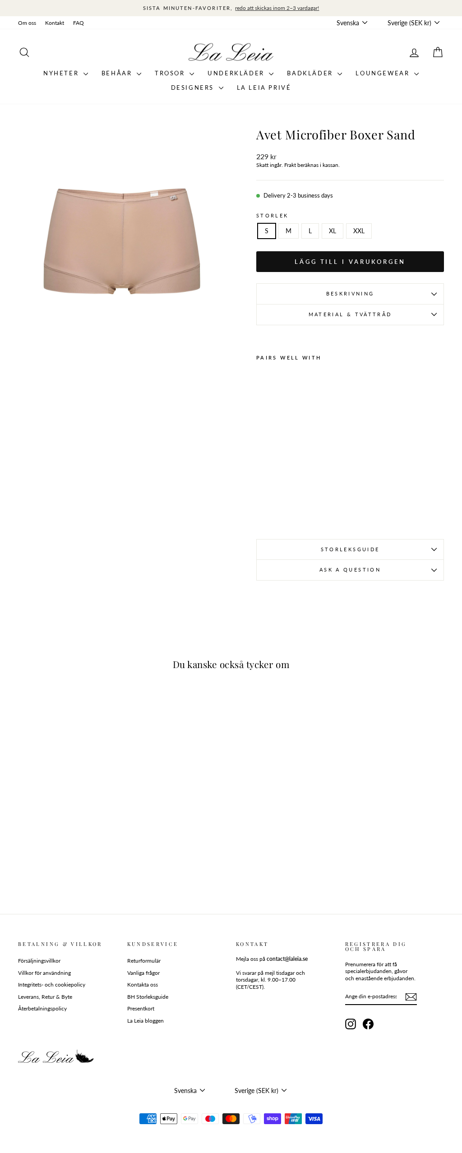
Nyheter (62, 73)
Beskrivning (350, 293)
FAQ (78, 22)
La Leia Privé (264, 87)
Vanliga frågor (143, 972)
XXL (359, 231)
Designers (194, 87)
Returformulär (144, 960)
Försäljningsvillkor (39, 960)
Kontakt (54, 22)
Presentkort (140, 1008)
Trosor (171, 73)
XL (332, 231)
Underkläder (237, 73)
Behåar (118, 73)
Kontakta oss (142, 984)
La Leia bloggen (145, 1020)
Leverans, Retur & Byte (45, 996)
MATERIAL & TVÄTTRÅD (350, 314)
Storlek (272, 215)
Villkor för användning (44, 972)
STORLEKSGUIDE (350, 549)
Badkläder (311, 73)
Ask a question (350, 569)
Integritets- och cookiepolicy (51, 984)
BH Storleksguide (147, 996)
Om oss (27, 22)
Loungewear (384, 73)
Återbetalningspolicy (42, 1008)
